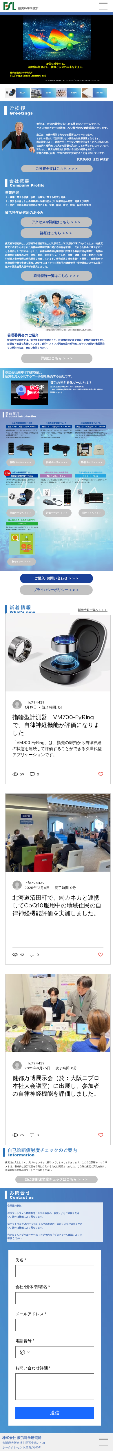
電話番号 (24, 1340)
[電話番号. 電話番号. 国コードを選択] (25, 1352)
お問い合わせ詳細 (32, 1367)
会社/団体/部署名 (32, 1286)
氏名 (20, 1259)
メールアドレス (30, 1313)
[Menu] (103, 6)
